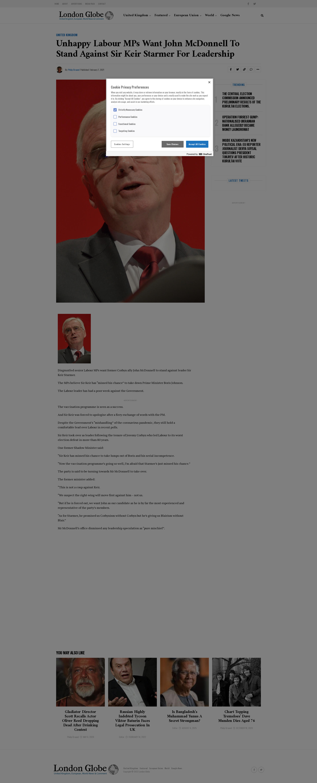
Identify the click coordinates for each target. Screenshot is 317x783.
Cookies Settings (122, 144)
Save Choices (173, 144)
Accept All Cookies (197, 144)
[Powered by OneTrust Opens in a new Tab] (199, 154)
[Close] (209, 82)
